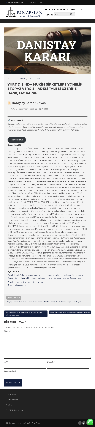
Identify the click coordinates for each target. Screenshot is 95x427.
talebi (57, 302)
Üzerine (63, 302)
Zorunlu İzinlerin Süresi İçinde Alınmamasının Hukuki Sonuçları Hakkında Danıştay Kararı (65, 276)
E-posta (51, 362)
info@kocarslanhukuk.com (15, 2)
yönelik (75, 302)
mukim (40, 302)
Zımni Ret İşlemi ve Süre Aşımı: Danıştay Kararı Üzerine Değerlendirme (26, 283)
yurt (79, 302)
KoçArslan (62, 10)
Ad (6, 362)
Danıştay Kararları (13, 297)
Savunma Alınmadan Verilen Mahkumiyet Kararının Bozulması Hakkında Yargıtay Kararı (23, 314)
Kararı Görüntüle (16, 140)
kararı (34, 302)
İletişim (49, 15)
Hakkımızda (12, 394)
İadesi (25, 302)
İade (20, 302)
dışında (15, 302)
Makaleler (76, 10)
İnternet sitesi (10, 371)
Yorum (7, 331)
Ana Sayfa (50, 10)
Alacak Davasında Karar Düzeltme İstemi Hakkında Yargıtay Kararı (69, 312)
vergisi (69, 302)
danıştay (9, 302)
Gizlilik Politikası (13, 400)
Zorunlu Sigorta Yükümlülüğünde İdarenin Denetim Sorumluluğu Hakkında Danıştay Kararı (26, 276)
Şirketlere (46, 302)
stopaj (53, 302)
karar (29, 302)
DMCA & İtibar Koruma (15, 410)
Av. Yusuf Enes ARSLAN (34, 79)
